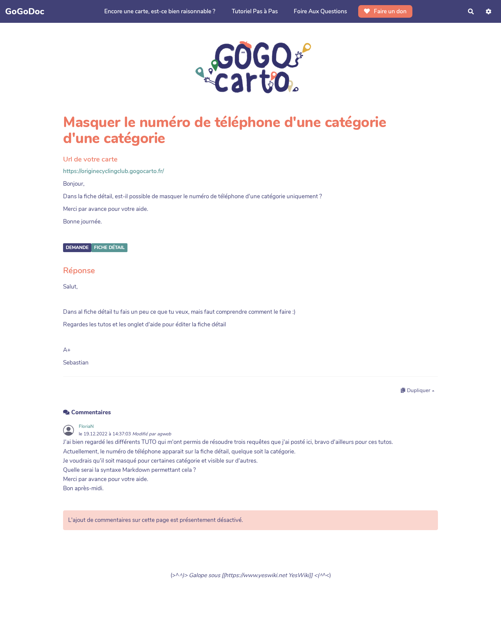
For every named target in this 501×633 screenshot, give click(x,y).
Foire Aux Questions (320, 11)
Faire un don (390, 11)
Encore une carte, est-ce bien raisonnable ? (159, 11)
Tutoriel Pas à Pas (255, 11)
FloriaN (86, 426)
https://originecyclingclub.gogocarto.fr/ (113, 171)
